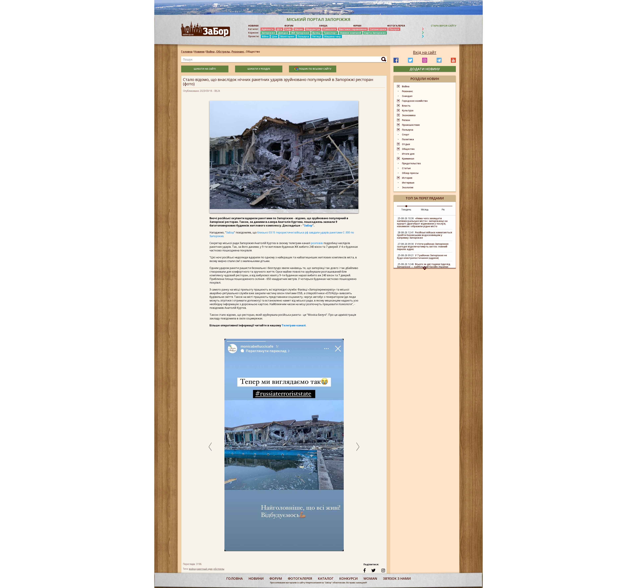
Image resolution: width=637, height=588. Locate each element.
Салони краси (378, 29)
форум (275, 578)
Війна (265, 36)
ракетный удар (204, 568)
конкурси (348, 578)
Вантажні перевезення (353, 29)
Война (211, 51)
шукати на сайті (205, 68)
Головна (186, 51)
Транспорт (330, 32)
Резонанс (238, 51)
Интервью (408, 182)
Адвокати (268, 29)
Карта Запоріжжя (375, 32)
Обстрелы (223, 51)
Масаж (299, 29)
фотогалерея (300, 578)
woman (370, 578)
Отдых (406, 144)
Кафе (288, 29)
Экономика (409, 115)
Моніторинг (287, 36)
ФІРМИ (357, 25)
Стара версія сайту (443, 25)
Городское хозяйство (415, 100)
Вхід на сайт (424, 52)
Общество (253, 51)
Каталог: (253, 29)
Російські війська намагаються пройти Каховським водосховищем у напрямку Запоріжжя (424, 235)
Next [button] (357, 446)
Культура (407, 110)
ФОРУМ (288, 25)
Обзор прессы (410, 173)
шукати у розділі (259, 68)
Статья (406, 168)
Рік (443, 209)
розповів (317, 243)
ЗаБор (308, 225)
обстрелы (218, 568)
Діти (279, 29)
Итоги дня (408, 153)
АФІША (323, 25)
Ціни (274, 36)
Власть (406, 105)
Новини (199, 51)
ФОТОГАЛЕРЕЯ (396, 25)
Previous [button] (210, 446)
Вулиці (316, 32)
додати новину (425, 69)
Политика (408, 139)
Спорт (405, 134)
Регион (406, 120)
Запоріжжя (268, 32)
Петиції (316, 36)
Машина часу (332, 36)
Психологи (329, 29)
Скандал (407, 96)
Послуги (394, 29)
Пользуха (303, 36)
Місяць (425, 209)
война (192, 568)
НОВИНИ (253, 25)
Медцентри (313, 29)
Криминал (408, 158)
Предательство (411, 163)
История (407, 177)
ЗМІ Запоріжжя (300, 32)
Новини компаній (350, 32)
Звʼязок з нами (397, 578)
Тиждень (406, 209)
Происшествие (411, 124)
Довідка (283, 32)
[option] (284, 446)
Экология (407, 187)
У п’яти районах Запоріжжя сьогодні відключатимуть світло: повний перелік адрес (422, 246)
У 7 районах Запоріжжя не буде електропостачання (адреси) (422, 256)
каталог (325, 578)
